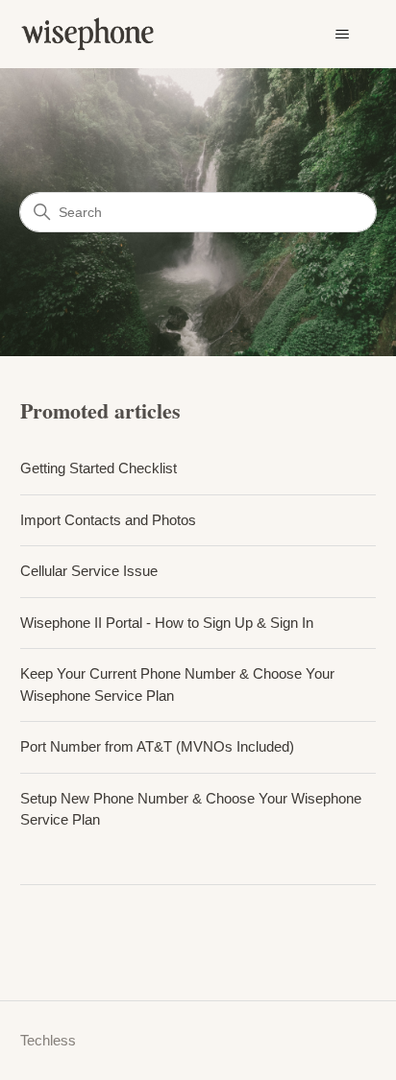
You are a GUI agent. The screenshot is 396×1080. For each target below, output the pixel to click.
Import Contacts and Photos (108, 520)
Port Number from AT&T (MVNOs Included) (157, 746)
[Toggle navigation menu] (342, 34)
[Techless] (99, 34)
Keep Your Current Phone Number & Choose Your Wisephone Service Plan (177, 684)
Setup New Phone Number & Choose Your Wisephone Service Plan (190, 809)
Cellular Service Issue (89, 571)
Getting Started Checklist (98, 468)
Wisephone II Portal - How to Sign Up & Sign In (166, 622)
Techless (48, 1040)
